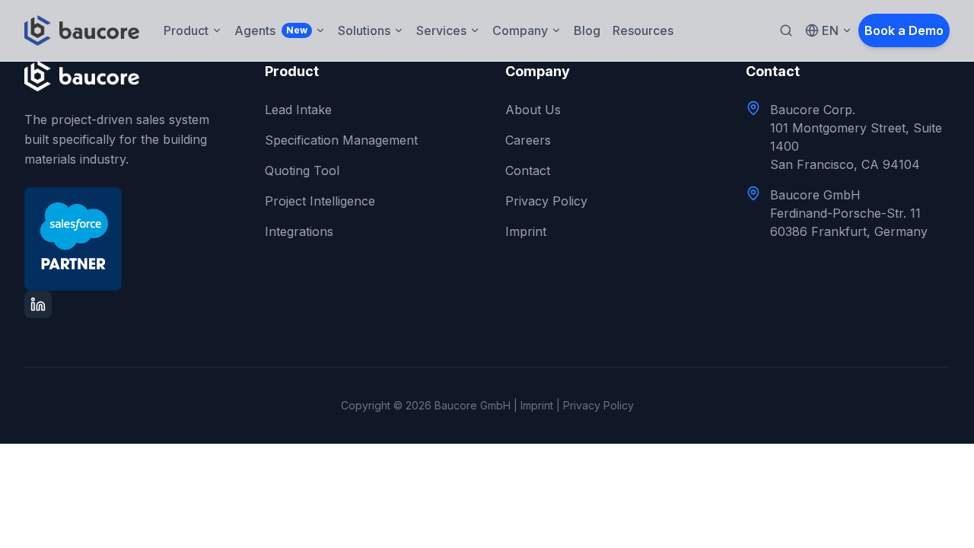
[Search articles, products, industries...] (786, 30)
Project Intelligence (320, 201)
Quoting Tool (302, 170)
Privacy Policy (546, 201)
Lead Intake (298, 109)
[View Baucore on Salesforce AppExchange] (126, 239)
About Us (533, 109)
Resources (643, 30)
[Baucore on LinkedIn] (38, 304)
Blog (587, 30)
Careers (528, 140)
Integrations (299, 231)
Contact (527, 170)
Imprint (525, 231)
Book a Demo (904, 30)
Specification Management (341, 140)
